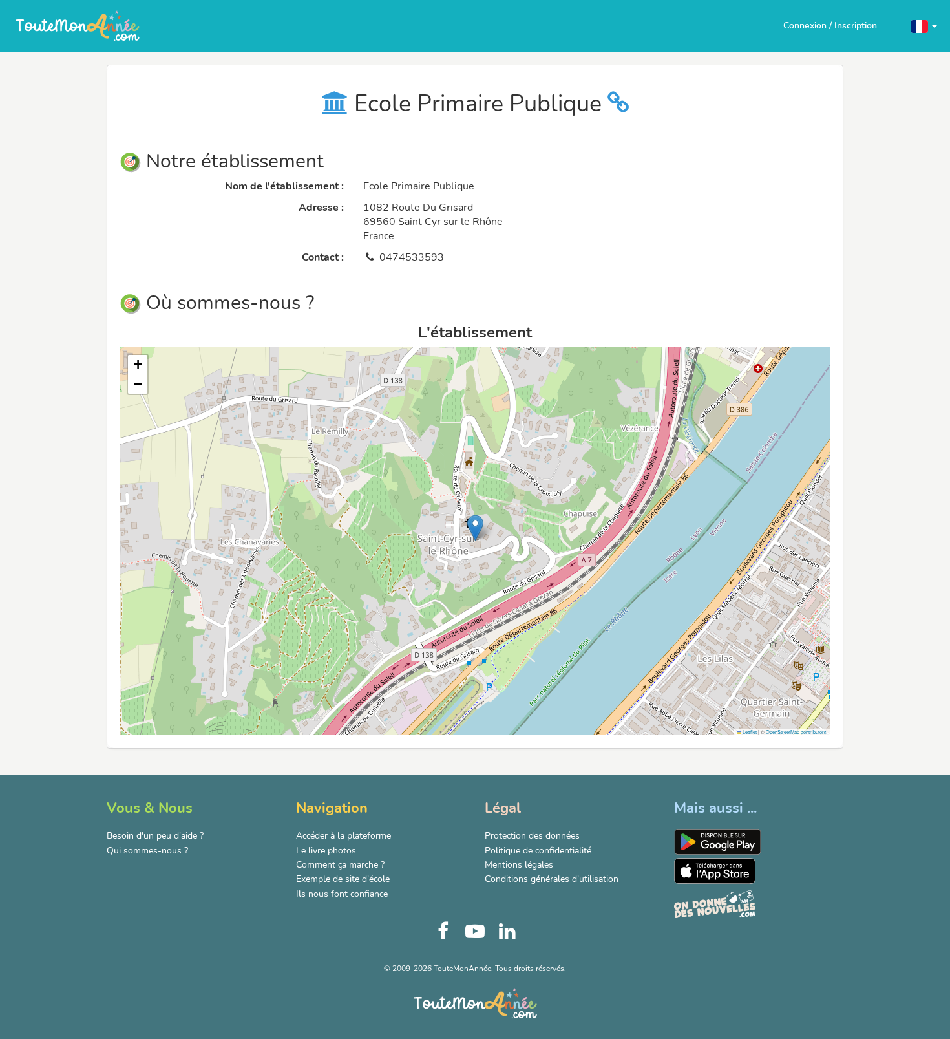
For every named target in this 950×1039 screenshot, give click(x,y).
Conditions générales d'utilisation (551, 879)
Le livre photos (326, 850)
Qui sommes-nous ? (147, 850)
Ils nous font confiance (342, 894)
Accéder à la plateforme (343, 836)
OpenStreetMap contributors (796, 731)
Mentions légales (519, 865)
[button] (924, 25)
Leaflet (749, 731)
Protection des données (532, 836)
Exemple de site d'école (343, 879)
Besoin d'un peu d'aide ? (155, 836)
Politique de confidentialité (538, 850)
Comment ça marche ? (340, 865)
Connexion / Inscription (830, 25)
